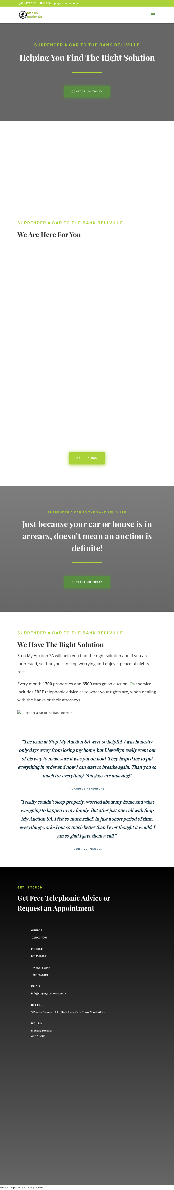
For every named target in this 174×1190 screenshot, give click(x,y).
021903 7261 (39, 937)
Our (133, 684)
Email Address (36, 1096)
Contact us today (87, 91)
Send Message (43, 1147)
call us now (39, 299)
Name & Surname (38, 1066)
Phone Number (37, 1081)
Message (32, 1132)
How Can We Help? (39, 1111)
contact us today (87, 582)
